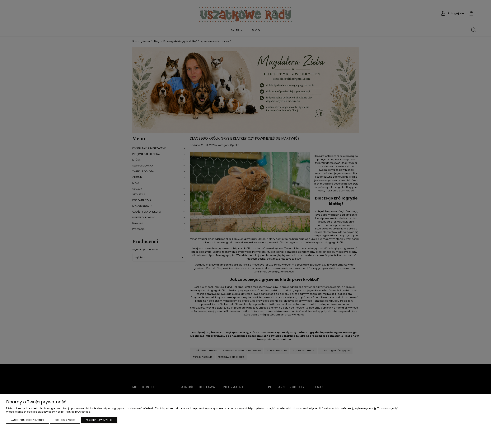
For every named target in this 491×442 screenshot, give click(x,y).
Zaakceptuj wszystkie (99, 420)
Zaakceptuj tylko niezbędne (27, 420)
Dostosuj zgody (65, 420)
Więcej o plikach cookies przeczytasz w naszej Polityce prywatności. (48, 412)
